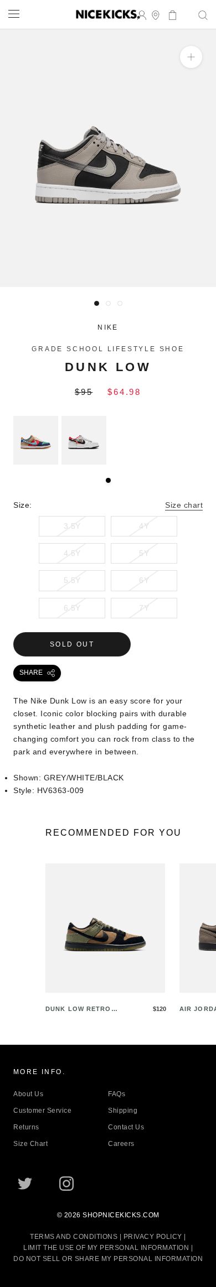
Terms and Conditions (73, 1237)
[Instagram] (66, 1183)
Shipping (122, 1110)
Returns (26, 1127)
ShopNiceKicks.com (121, 1215)
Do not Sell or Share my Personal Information (108, 1259)
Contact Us (126, 1127)
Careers (121, 1144)
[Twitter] (25, 1183)
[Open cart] (169, 14)
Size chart (184, 505)
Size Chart (30, 1144)
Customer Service (42, 1110)
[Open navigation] (13, 13)
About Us (28, 1094)
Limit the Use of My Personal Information (106, 1248)
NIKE (108, 327)
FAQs (116, 1094)
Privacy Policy (153, 1237)
